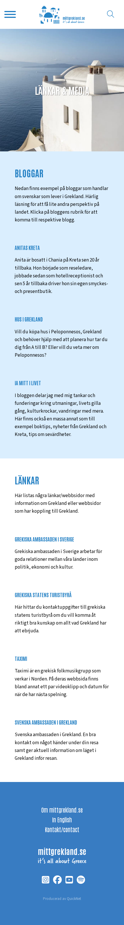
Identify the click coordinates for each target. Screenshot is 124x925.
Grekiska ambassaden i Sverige (44, 539)
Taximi (21, 658)
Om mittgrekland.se (62, 809)
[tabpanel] (62, 90)
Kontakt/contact (62, 829)
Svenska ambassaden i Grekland (46, 722)
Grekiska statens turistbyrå (43, 594)
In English (62, 819)
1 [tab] (62, 141)
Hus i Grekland (29, 319)
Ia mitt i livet (28, 382)
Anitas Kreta (27, 247)
